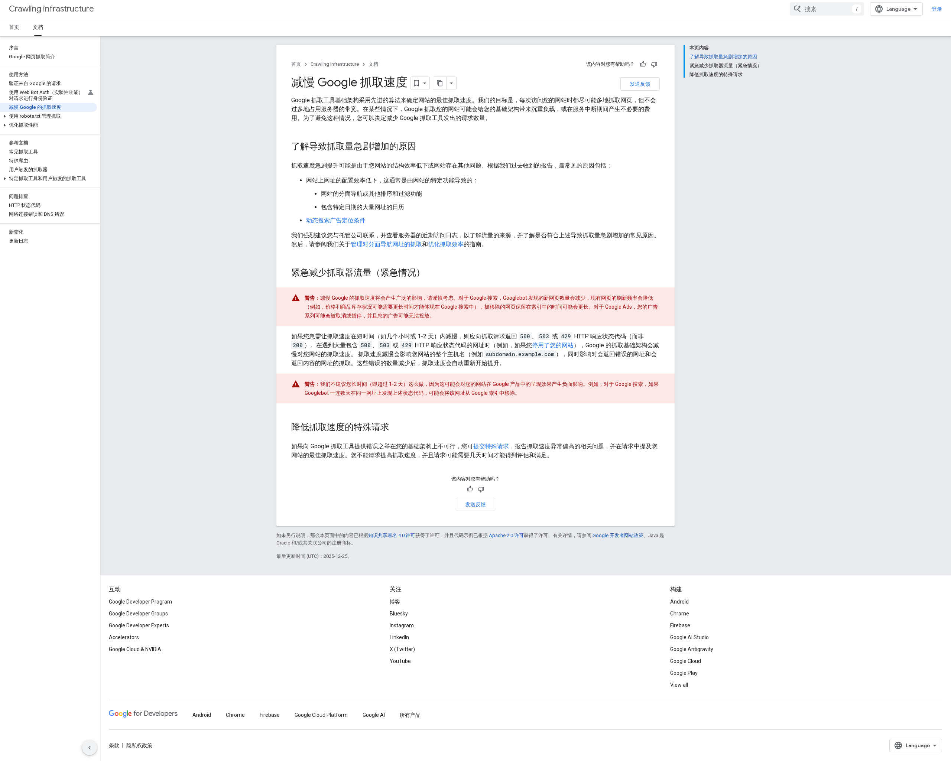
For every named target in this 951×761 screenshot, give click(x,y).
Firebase (680, 625)
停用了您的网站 (553, 345)
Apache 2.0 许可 (506, 535)
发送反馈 (640, 84)
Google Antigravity (691, 649)
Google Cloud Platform (321, 715)
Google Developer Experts (139, 625)
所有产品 (410, 715)
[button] (48, 116)
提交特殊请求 (491, 446)
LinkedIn (399, 637)
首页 (14, 27)
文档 (38, 27)
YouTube (400, 661)
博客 (395, 602)
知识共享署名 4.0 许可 (391, 535)
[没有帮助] (654, 64)
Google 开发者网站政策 (618, 535)
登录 (937, 9)
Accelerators (124, 637)
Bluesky (399, 614)
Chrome (679, 614)
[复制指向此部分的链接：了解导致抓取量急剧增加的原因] (423, 147)
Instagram (402, 625)
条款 (114, 745)
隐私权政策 (139, 745)
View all (679, 685)
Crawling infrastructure (51, 9)
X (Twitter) (402, 649)
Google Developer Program (140, 602)
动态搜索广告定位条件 (336, 220)
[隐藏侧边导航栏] (89, 747)
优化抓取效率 (446, 244)
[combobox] (827, 9)
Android (679, 602)
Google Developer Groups (138, 614)
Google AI (374, 715)
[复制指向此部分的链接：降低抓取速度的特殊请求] (396, 427)
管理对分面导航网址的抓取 (386, 244)
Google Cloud (685, 661)
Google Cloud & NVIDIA (135, 649)
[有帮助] (643, 64)
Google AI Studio (689, 637)
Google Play (684, 673)
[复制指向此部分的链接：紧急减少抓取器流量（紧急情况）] (432, 273)
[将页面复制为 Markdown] (440, 83)
